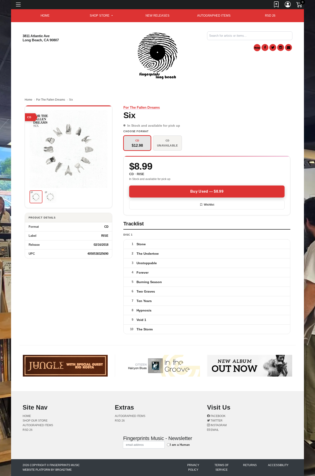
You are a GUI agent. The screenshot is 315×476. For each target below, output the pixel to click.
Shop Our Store (35, 420)
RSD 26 (270, 15)
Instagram (218, 425)
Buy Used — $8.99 (206, 191)
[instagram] (281, 47)
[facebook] (265, 47)
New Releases (157, 15)
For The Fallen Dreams (50, 99)
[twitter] (273, 47)
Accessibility (278, 465)
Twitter (216, 420)
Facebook (218, 416)
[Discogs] (257, 48)
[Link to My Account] (288, 5)
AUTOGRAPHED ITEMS (214, 15)
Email (214, 429)
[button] (101, 16)
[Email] (288, 47)
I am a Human (180, 444)
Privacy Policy (193, 467)
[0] (299, 5)
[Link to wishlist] (276, 5)
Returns (250, 465)
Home (28, 99)
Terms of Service (221, 467)
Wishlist (209, 204)
